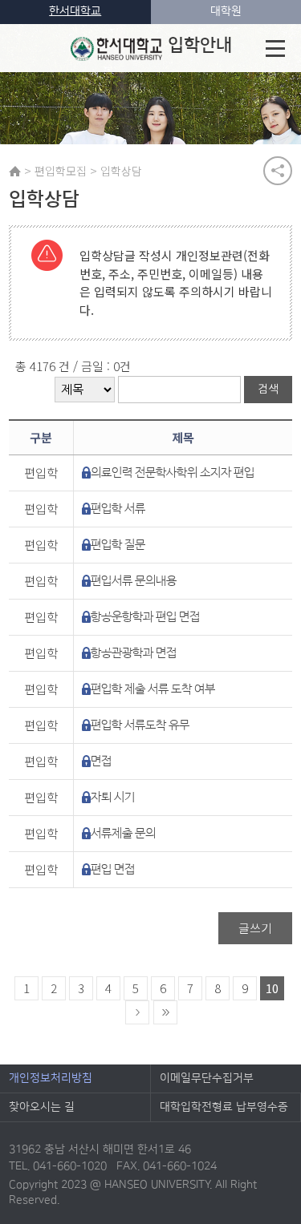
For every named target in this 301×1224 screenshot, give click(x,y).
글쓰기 (255, 927)
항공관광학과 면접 (134, 653)
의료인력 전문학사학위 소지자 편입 (172, 472)
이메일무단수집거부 (207, 1078)
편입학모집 (61, 171)
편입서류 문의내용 (134, 581)
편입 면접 (113, 869)
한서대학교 (75, 11)
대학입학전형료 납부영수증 (224, 1107)
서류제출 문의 (123, 833)
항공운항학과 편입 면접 (145, 617)
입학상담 (121, 171)
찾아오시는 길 (42, 1107)
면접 (101, 761)
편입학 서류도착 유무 (140, 725)
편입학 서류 (118, 508)
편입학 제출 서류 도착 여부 (153, 689)
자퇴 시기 (113, 797)
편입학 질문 (118, 544)
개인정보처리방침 (50, 1078)
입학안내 (200, 45)
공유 (277, 170)
